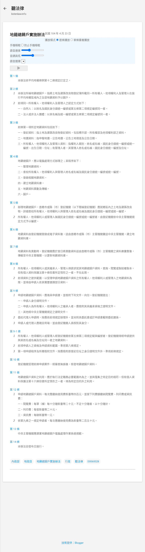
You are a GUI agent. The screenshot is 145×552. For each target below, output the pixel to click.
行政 (67, 461)
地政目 (28, 461)
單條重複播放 (81, 40)
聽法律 (17, 8)
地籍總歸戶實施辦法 (48, 461)
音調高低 (15, 56)
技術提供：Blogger (73, 542)
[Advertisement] (72, 509)
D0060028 (93, 461)
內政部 (15, 461)
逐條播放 (64, 40)
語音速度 (15, 50)
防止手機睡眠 (32, 45)
